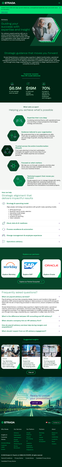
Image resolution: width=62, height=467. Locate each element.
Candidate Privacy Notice (43, 458)
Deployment (17, 435)
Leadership (55, 437)
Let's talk (35, 403)
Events (3, 449)
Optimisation (17, 437)
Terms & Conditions (6, 458)
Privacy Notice (19, 458)
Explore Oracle (49, 274)
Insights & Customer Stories (4, 437)
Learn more (4, 12)
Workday (41, 433)
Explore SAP (28, 274)
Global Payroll (18, 444)
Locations (54, 439)
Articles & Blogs (5, 443)
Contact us (56, 422)
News (53, 441)
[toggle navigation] (59, 3)
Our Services (18, 429)
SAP (40, 435)
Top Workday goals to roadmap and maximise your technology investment (9, 364)
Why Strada (4, 429)
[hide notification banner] (60, 8)
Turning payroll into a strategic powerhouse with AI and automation (50, 364)
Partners (41, 429)
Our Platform (30, 429)
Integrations (29, 449)
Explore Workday (9, 274)
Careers (54, 444)
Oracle (41, 437)
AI (27, 441)
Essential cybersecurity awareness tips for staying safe (29, 364)
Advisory (16, 433)
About (53, 429)
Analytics (29, 443)
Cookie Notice (29, 458)
